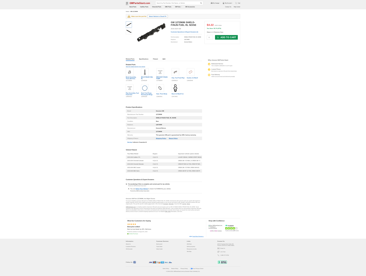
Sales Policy (166, 268)
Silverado (171, 204)
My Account (159, 244)
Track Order (159, 246)
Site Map (189, 251)
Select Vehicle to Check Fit (157, 16)
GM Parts (189, 244)
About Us (128, 244)
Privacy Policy (184, 268)
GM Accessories (190, 7)
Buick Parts (133, 7)
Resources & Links (192, 249)
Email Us (222, 248)
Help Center (237, 7)
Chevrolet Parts (156, 7)
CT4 (149, 204)
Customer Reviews (131, 246)
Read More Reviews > (198, 236)
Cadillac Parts (144, 7)
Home (127, 11)
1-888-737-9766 (224, 255)
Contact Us (228, 7)
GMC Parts (168, 7)
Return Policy (173, 138)
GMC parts (168, 211)
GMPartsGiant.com (131, 207)
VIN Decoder (129, 249)
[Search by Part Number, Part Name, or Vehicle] (201, 3)
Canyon (184, 204)
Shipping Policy (161, 138)
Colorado (165, 204)
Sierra (188, 204)
